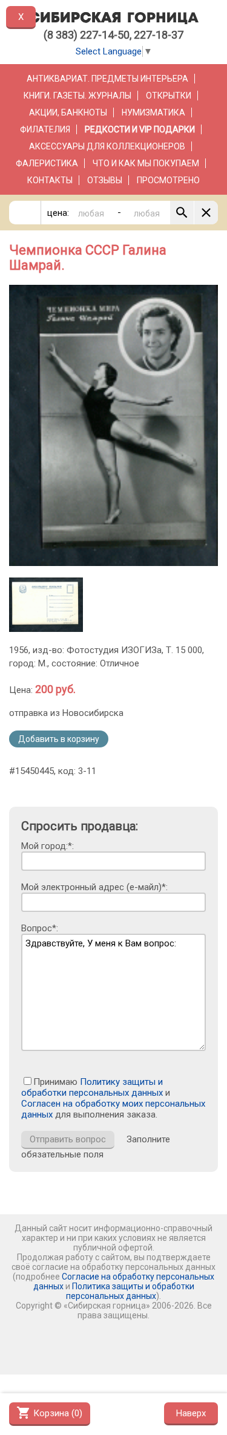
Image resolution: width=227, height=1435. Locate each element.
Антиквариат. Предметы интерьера (107, 78)
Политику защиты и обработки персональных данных (92, 1087)
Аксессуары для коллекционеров (107, 146)
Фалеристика (47, 163)
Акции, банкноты (68, 112)
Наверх (191, 1413)
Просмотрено (168, 180)
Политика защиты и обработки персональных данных (130, 1291)
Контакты (50, 180)
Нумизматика (153, 112)
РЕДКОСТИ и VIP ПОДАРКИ (140, 129)
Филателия (45, 129)
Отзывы (104, 180)
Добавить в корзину (58, 739)
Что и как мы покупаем (146, 163)
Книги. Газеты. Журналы (77, 95)
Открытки (168, 95)
